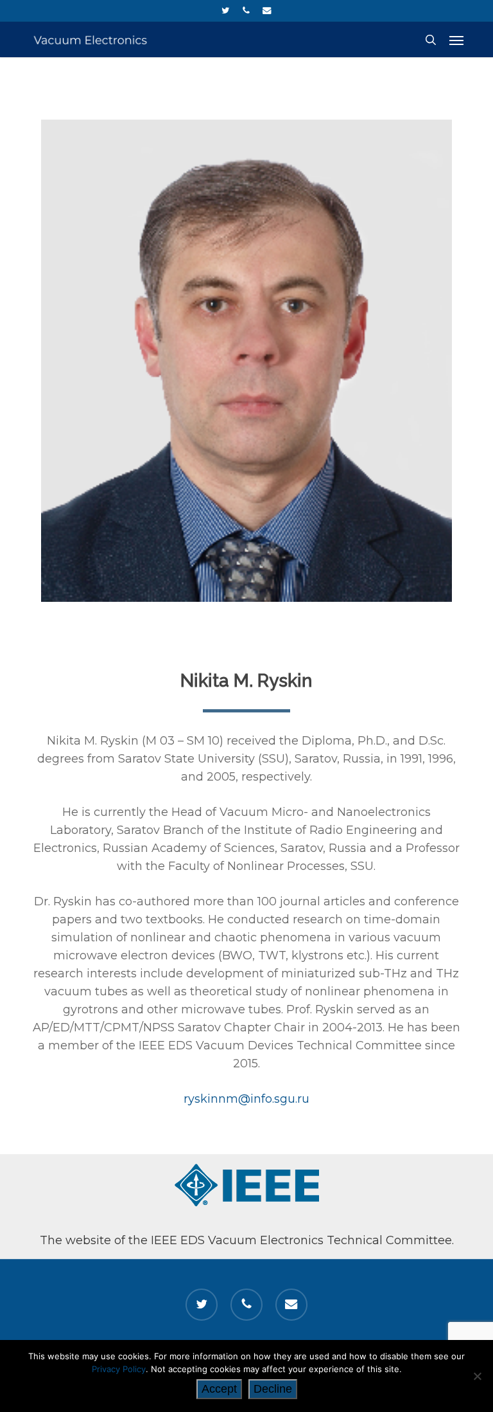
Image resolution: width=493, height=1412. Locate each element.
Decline (273, 1388)
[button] (456, 39)
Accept (219, 1388)
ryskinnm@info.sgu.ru (246, 1099)
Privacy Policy (119, 1369)
